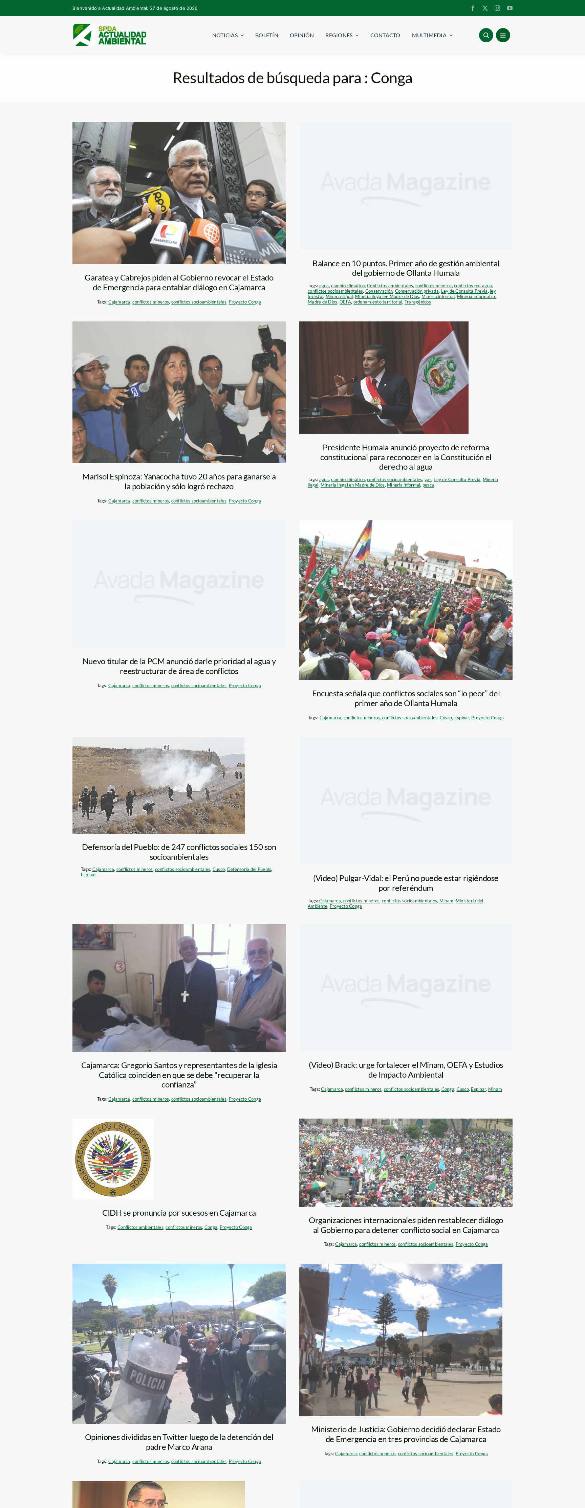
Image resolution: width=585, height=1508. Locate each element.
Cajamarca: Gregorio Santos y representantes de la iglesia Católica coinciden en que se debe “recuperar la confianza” (179, 1074)
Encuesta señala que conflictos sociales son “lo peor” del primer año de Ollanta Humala (406, 698)
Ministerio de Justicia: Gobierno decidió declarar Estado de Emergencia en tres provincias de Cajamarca (406, 1434)
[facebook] (473, 8)
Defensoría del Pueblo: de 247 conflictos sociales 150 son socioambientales (179, 851)
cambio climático (348, 285)
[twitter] (485, 8)
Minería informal (438, 296)
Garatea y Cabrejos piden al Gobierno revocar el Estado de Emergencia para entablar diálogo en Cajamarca (179, 282)
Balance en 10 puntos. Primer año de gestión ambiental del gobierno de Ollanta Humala (405, 268)
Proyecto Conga (245, 302)
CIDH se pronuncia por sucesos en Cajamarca (179, 1212)
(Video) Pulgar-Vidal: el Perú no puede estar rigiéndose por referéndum (406, 883)
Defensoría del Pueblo (249, 869)
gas (428, 479)
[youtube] (510, 8)
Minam (446, 900)
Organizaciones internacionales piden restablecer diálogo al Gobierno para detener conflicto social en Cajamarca (406, 1225)
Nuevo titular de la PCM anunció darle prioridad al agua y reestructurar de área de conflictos (179, 666)
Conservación (379, 291)
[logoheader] (109, 26)
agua (324, 285)
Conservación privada (417, 291)
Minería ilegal (339, 296)
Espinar (461, 717)
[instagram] (497, 8)
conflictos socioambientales (198, 302)
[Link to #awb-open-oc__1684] (503, 35)
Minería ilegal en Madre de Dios (387, 296)
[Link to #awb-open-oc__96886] (486, 35)
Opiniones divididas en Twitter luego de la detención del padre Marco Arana (179, 1441)
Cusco (446, 717)
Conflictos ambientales (390, 285)
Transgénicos (418, 302)
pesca (428, 485)
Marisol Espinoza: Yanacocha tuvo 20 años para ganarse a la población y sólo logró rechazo (179, 481)
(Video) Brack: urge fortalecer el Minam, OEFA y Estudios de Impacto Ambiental (406, 1069)
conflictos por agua (473, 285)
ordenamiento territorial (377, 302)
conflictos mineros (150, 302)
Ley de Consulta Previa (464, 291)
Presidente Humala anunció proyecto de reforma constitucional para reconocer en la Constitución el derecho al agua (406, 457)
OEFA (345, 302)
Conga (447, 1089)
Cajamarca (119, 302)
